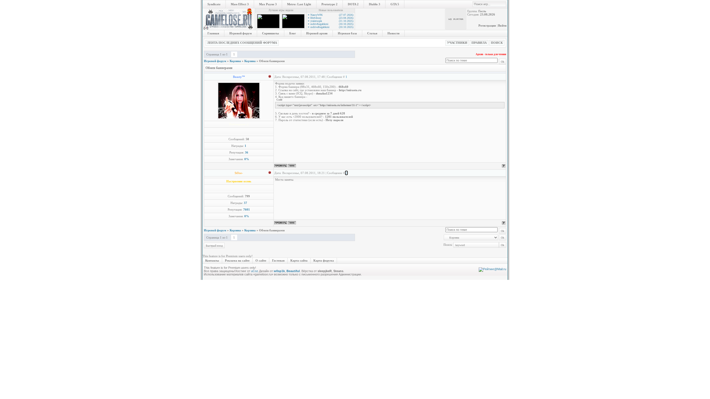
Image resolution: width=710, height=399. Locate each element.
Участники (457, 42)
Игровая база (347, 33)
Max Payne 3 (268, 4)
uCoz (254, 271)
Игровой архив (317, 33)
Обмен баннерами (272, 61)
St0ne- (239, 173)
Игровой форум (240, 33)
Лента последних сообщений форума (242, 42)
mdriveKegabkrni (331, 27)
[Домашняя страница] (292, 165)
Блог (292, 33)
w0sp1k (279, 271)
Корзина (235, 61)
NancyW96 (331, 14)
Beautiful (293, 271)
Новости (393, 33)
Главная (213, 33)
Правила (479, 42)
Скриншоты (270, 33)
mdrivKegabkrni (331, 23)
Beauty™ (239, 76)
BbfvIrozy (331, 17)
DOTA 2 (353, 4)
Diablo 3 (374, 4)
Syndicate (213, 4)
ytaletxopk (331, 20)
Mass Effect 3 (240, 4)
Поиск (497, 42)
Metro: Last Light (299, 4)
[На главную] (228, 28)
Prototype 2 (329, 4)
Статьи (372, 33)
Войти (502, 25)
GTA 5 (394, 4)
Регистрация (487, 25)
